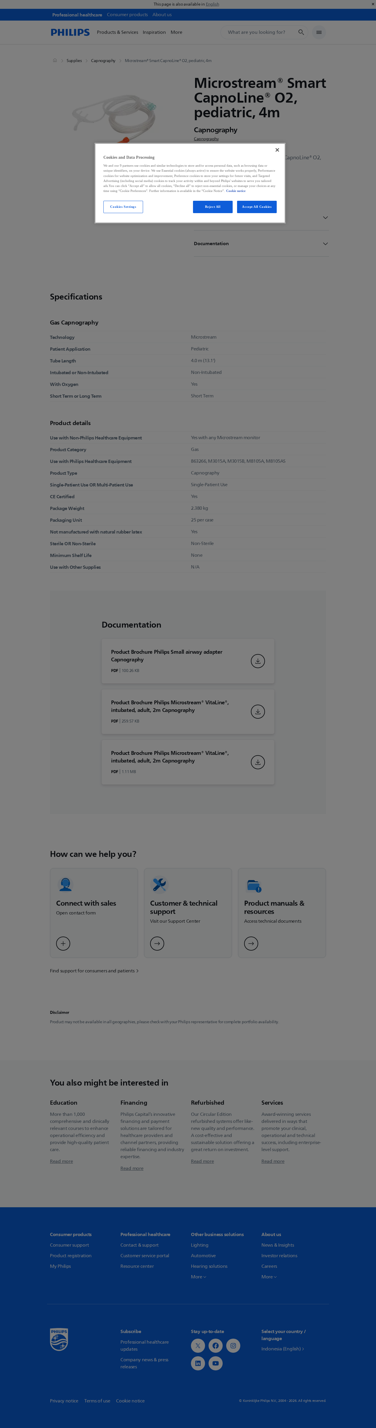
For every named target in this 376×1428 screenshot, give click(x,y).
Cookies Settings (123, 206)
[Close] (277, 149)
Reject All (213, 206)
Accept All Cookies (256, 206)
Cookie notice (236, 191)
